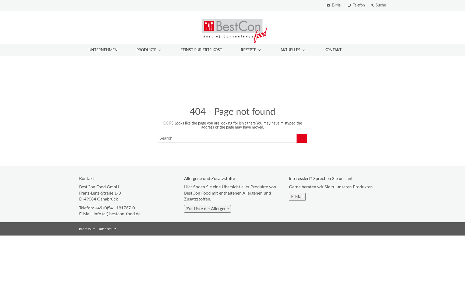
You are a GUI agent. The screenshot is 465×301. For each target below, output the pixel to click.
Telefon (359, 5)
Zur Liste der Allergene (207, 209)
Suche (381, 5)
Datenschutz (107, 229)
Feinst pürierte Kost (201, 50)
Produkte (146, 50)
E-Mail (337, 5)
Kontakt (333, 50)
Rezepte (248, 50)
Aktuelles (290, 50)
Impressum (87, 229)
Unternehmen (103, 50)
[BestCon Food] (232, 31)
